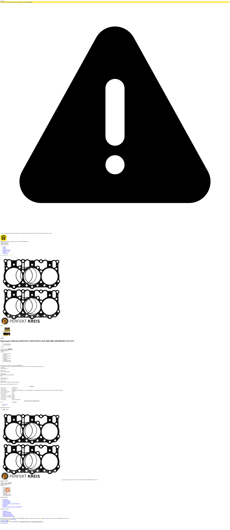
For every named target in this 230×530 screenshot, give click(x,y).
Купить (2, 349)
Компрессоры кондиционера (9, 516)
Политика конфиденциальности (37, 521)
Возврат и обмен (6, 251)
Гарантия (5, 505)
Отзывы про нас (6, 500)
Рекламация (5, 504)
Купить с (6, 349)
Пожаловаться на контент (25, 521)
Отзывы (4, 252)
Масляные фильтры (7, 512)
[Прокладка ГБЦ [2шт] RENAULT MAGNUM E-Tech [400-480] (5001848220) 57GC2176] (31, 479)
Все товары (30, 2)
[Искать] (12, 255)
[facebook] (5, 404)
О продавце (5, 499)
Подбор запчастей (6, 502)
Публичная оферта (6, 501)
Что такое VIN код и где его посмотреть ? (11, 503)
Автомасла (5, 510)
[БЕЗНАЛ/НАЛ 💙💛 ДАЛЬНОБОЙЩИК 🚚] (3, 240)
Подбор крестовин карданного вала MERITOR (12, 506)
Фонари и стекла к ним (7, 514)
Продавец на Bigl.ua (4, 520)
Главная (4, 246)
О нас (4, 247)
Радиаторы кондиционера (8, 515)
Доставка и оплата (6, 250)
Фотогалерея (5, 253)
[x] (3, 405)
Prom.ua (14, 519)
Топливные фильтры (7, 513)
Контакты (5, 248)
